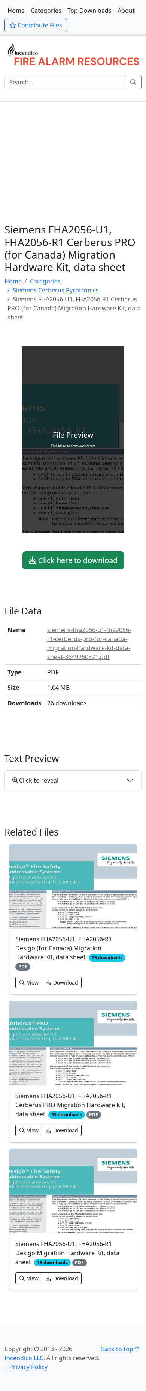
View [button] (32, 982)
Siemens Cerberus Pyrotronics (56, 290)
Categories (46, 10)
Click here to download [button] (77, 560)
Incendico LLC (23, 1358)
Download (65, 982)
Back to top (118, 1349)
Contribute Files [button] (39, 25)
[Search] (133, 82)
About (126, 10)
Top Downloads (89, 10)
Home (16, 10)
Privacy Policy (28, 1367)
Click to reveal (38, 780)
